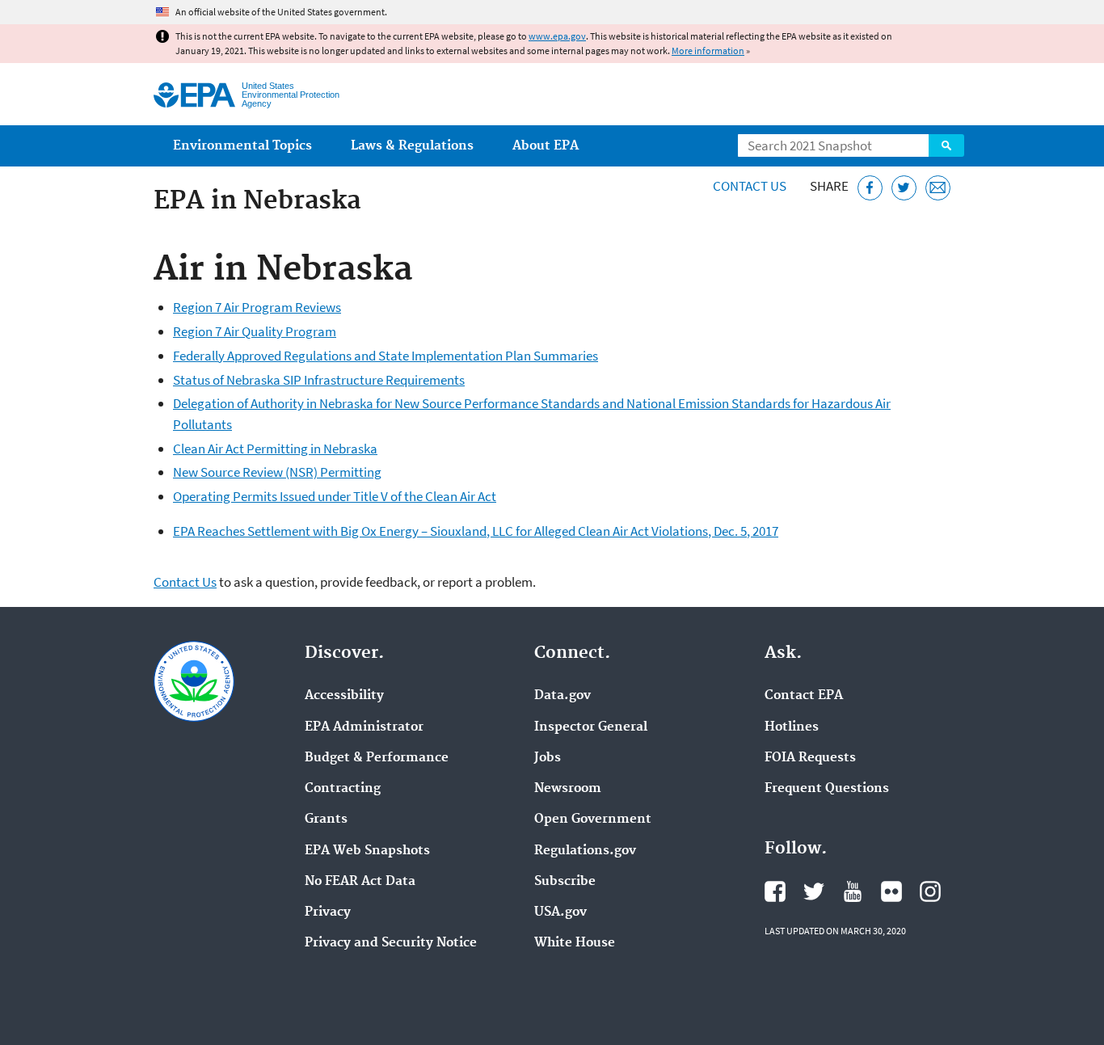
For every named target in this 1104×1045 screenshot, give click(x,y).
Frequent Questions (827, 789)
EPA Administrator (364, 727)
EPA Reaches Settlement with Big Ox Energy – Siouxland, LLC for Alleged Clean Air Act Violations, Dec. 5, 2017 (475, 531)
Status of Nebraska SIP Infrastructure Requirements (319, 380)
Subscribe (565, 881)
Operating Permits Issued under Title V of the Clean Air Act (334, 496)
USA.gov (560, 912)
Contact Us (749, 186)
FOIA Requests (810, 758)
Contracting (343, 789)
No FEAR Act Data (360, 881)
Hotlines (792, 727)
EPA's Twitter (813, 891)
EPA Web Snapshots (367, 851)
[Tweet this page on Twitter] (903, 187)
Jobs (547, 758)
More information (708, 50)
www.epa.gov (557, 36)
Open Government (592, 819)
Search (946, 145)
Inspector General (590, 727)
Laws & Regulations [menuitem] (412, 146)
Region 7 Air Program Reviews (257, 307)
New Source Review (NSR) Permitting (277, 472)
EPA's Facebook (775, 891)
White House (574, 943)
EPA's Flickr (891, 891)
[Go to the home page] (194, 94)
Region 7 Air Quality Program (254, 331)
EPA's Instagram (930, 891)
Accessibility (344, 696)
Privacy (328, 912)
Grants (326, 819)
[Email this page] (937, 187)
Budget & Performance (377, 758)
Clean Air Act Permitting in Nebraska (275, 448)
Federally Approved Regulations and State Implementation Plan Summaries (385, 355)
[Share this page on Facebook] (870, 187)
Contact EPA (804, 696)
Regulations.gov (585, 851)
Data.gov (562, 696)
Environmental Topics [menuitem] (242, 146)
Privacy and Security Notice (391, 943)
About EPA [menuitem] (545, 146)
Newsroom (567, 789)
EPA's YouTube (852, 891)
